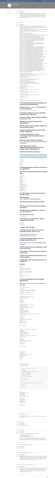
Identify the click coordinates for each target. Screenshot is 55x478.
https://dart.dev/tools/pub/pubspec (30, 199)
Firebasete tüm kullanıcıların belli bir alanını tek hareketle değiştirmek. (25, 444)
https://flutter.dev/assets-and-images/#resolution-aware (29, 235)
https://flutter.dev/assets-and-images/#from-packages (33, 243)
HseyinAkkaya (22, 13)
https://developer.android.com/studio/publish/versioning (33, 142)
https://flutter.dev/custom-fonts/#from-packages (33, 284)
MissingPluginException (20, 22)
